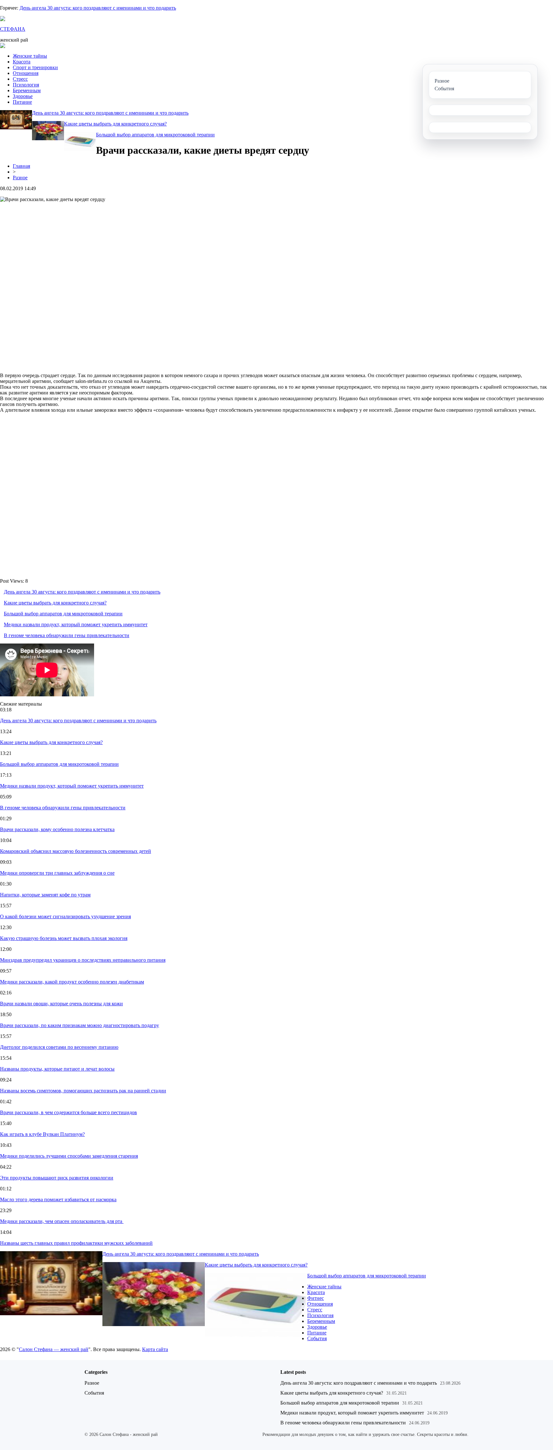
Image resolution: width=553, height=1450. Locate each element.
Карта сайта (155, 1349)
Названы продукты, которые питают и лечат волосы (57, 1069)
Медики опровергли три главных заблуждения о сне (57, 873)
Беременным (27, 90)
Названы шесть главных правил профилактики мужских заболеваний (76, 1243)
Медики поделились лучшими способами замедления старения (69, 1156)
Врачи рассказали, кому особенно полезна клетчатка (57, 829)
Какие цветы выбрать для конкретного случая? (115, 123)
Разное (20, 177)
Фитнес (315, 1298)
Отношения (25, 73)
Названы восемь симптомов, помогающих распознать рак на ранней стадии (83, 1090)
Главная (21, 166)
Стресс (20, 79)
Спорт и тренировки (35, 67)
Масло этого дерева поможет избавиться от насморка (58, 1199)
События (317, 1338)
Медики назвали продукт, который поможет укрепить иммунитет (76, 624)
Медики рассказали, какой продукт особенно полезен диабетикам (72, 981)
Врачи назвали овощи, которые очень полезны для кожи (61, 1003)
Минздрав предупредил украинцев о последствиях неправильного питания (82, 960)
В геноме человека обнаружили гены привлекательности (66, 635)
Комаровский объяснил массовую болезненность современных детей (75, 851)
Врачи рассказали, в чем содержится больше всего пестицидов (68, 1112)
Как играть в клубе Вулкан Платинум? (42, 1134)
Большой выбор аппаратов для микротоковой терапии (155, 134)
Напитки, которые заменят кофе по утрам (45, 894)
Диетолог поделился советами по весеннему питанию (59, 1047)
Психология (26, 84)
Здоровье (23, 96)
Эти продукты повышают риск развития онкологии (56, 1177)
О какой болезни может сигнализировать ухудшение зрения (65, 916)
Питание (22, 102)
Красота (21, 61)
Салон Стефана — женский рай (53, 1349)
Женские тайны (30, 56)
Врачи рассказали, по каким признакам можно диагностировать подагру (79, 1025)
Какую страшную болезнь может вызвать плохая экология (63, 938)
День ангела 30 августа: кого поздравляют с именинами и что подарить (98, 8)
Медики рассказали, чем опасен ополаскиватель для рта (62, 1221)
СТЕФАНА (12, 29)
